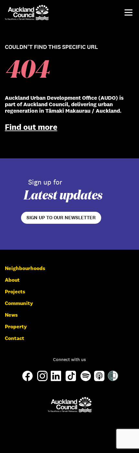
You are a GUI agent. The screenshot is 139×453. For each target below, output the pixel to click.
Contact (14, 338)
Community (19, 303)
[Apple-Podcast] (99, 379)
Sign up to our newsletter (61, 217)
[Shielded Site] (113, 379)
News (11, 314)
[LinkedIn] (56, 379)
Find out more (31, 127)
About (12, 280)
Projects (15, 291)
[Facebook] (27, 380)
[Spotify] (85, 379)
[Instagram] (42, 379)
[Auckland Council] (69, 404)
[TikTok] (70, 380)
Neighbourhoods (25, 268)
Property (16, 326)
